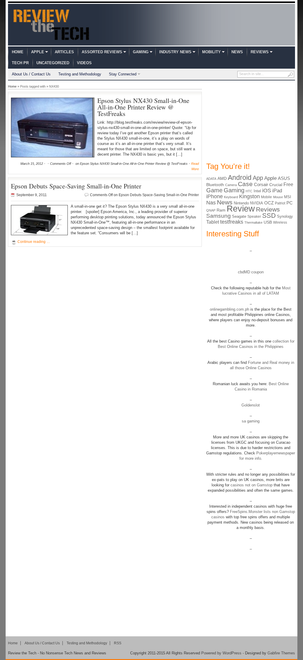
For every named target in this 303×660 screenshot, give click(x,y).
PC (289, 203)
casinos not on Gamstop (251, 485)
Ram (221, 210)
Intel (257, 191)
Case (245, 183)
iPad (277, 190)
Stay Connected (122, 74)
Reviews (260, 52)
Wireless (280, 222)
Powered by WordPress (221, 653)
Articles (64, 52)
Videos (84, 63)
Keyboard (231, 197)
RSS (117, 643)
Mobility (211, 52)
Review (241, 208)
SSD (269, 215)
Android (240, 177)
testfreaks (231, 222)
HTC (249, 191)
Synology (285, 216)
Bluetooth (215, 184)
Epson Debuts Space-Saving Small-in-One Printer (76, 186)
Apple (37, 52)
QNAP (210, 210)
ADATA (211, 178)
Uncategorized (52, 63)
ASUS (284, 178)
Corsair (261, 184)
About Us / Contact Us (31, 74)
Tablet (212, 222)
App (258, 178)
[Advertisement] (250, 121)
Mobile (266, 197)
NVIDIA (256, 203)
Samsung (218, 216)
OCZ (269, 203)
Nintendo (241, 203)
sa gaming (251, 421)
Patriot (280, 203)
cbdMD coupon (251, 272)
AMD (222, 178)
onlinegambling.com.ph (229, 309)
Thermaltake (253, 222)
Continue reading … (33, 242)
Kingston (249, 196)
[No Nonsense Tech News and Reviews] (51, 24)
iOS (266, 190)
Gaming (141, 52)
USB (268, 222)
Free (288, 184)
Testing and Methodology (79, 74)
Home (17, 52)
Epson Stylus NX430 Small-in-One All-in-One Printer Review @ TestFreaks (143, 107)
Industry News (175, 52)
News (237, 52)
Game (214, 190)
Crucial (275, 184)
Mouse (278, 197)
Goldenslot (250, 405)
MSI (287, 197)
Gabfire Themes (281, 653)
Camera (231, 185)
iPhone (214, 196)
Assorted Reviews (102, 52)
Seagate (239, 216)
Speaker (254, 216)
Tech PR (20, 63)
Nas (211, 202)
